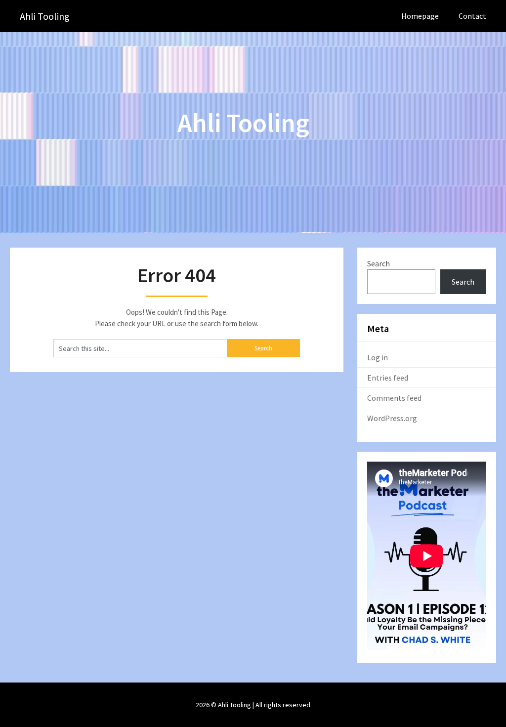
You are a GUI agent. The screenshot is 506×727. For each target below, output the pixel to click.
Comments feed (394, 398)
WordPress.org (392, 418)
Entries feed (387, 378)
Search (378, 263)
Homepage (420, 16)
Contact (472, 16)
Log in (377, 357)
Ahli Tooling (45, 16)
